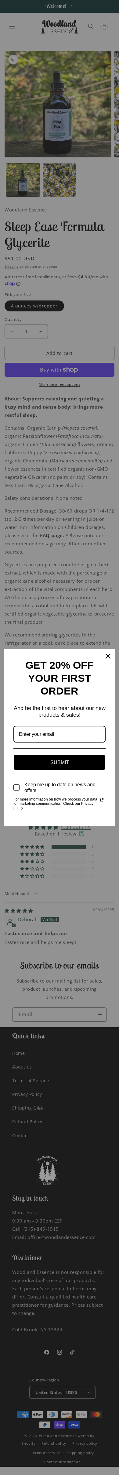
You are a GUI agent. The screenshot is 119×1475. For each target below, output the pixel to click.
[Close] (108, 656)
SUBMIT (59, 762)
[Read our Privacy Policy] (102, 800)
